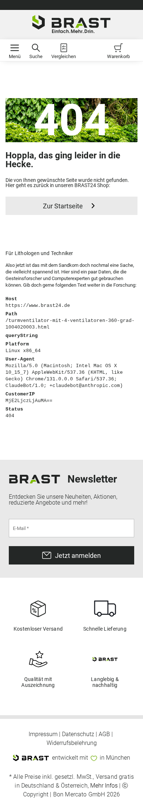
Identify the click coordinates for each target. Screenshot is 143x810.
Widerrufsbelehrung (72, 742)
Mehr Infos (104, 785)
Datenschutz (78, 734)
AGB (104, 734)
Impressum (43, 734)
